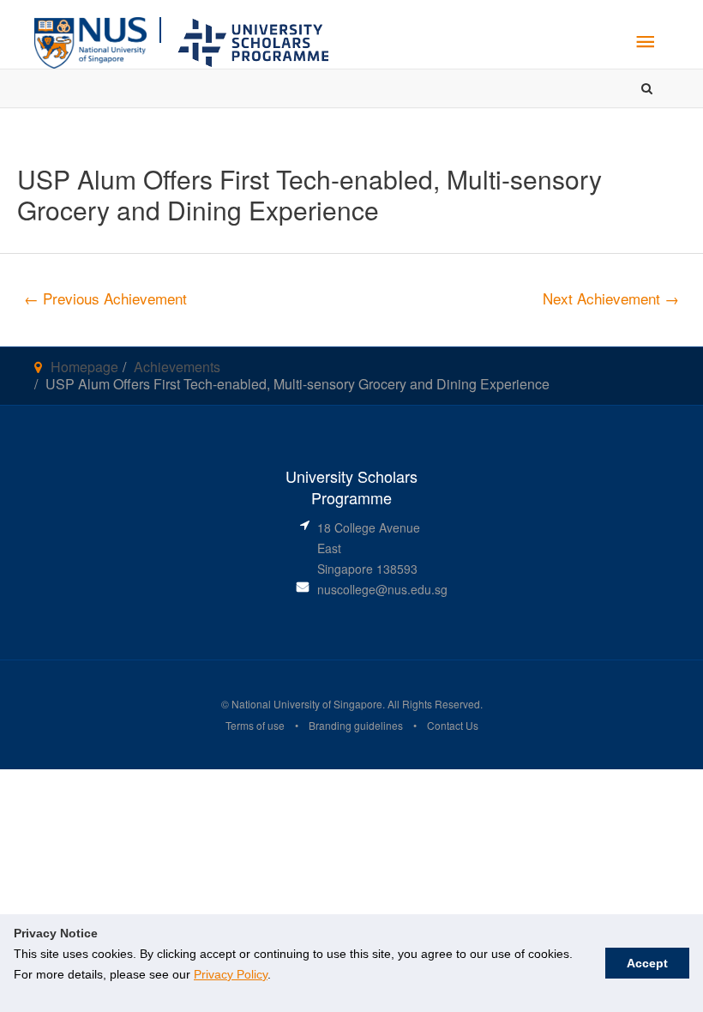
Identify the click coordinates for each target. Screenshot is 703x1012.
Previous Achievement (105, 298)
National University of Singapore (305, 703)
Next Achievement (611, 298)
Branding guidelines (356, 725)
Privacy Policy (230, 974)
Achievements (177, 366)
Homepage (84, 366)
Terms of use (255, 725)
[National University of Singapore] (90, 41)
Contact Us (452, 725)
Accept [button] (647, 963)
